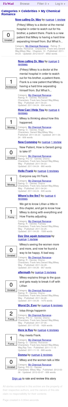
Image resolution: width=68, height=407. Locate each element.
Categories (9, 11)
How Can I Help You (31, 109)
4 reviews (53, 330)
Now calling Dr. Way (28, 19)
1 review (60, 19)
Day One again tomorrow (34, 236)
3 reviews (53, 171)
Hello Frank (25, 171)
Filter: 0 (42, 4)
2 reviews (46, 355)
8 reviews (57, 305)
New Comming (27, 142)
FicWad (8, 3)
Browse (24, 4)
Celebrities (29, 11)
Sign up (17, 378)
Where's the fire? (29, 195)
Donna (22, 354)
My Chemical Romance (36, 46)
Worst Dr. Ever (27, 305)
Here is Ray (25, 330)
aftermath (24, 272)
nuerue (50, 19)
